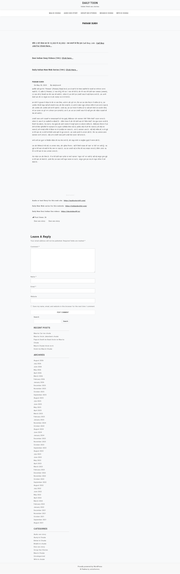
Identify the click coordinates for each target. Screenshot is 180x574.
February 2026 (39, 379)
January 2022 (39, 507)
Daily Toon (90, 2)
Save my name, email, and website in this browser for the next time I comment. (64, 306)
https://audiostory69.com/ (75, 201)
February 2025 (39, 417)
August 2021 (39, 523)
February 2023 (39, 470)
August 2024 (39, 429)
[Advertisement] (70, 178)
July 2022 (37, 488)
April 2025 (38, 410)
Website (34, 296)
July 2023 (37, 454)
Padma (84, 569)
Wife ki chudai (122, 13)
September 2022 (40, 482)
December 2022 (40, 473)
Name (33, 277)
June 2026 (38, 367)
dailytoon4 (57, 85)
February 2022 (39, 504)
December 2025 (40, 385)
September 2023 (40, 448)
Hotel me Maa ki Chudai (43, 349)
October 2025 (39, 392)
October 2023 (39, 445)
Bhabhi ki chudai (40, 544)
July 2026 (37, 364)
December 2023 (40, 438)
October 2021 (39, 517)
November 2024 (40, 423)
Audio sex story (71, 13)
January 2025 (39, 420)
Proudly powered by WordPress (90, 566)
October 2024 (39, 426)
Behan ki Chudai (106, 13)
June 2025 (38, 404)
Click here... (67, 58)
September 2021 (40, 520)
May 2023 (37, 460)
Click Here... (72, 70)
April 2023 (38, 463)
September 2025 (40, 395)
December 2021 (40, 510)
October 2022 (39, 479)
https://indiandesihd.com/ (76, 206)
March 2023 (38, 467)
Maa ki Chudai (55, 13)
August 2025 (39, 398)
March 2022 (38, 501)
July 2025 (37, 401)
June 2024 (38, 432)
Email (33, 287)
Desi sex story (39, 221)
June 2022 (38, 492)
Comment (35, 247)
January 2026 (39, 382)
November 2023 (40, 442)
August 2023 (39, 451)
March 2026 (38, 376)
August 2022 (39, 485)
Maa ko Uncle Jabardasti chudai (46, 336)
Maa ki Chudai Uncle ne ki (44, 346)
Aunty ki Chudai (40, 537)
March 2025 (38, 414)
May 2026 (37, 370)
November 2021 (40, 513)
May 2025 (37, 407)
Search (36, 317)
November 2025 (40, 389)
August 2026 (39, 360)
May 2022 (37, 495)
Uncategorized (39, 556)
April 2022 (38, 498)
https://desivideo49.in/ (70, 211)
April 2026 (38, 373)
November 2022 (40, 476)
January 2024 (39, 435)
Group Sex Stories (89, 13)
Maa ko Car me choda (42, 333)
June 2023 (38, 457)
